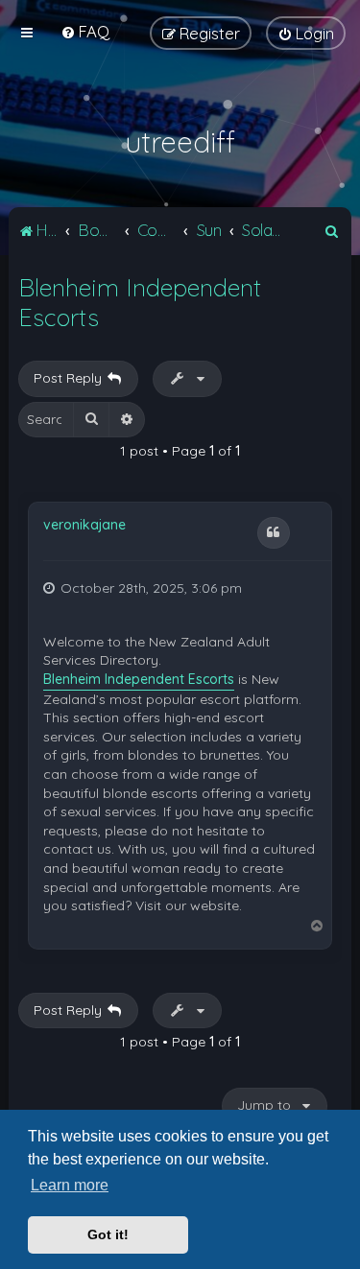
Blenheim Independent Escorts (139, 302)
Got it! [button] (108, 1234)
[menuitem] (85, 31)
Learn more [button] (69, 1185)
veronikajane (84, 525)
